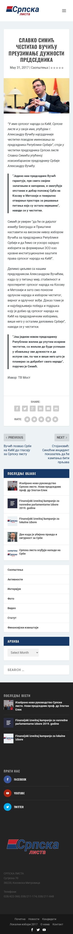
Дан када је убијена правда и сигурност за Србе (38, 536)
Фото (11, 598)
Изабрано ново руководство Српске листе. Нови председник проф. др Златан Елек (40, 487)
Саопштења (39, 67)
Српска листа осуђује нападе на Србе (40, 552)
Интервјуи (14, 588)
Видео (12, 608)
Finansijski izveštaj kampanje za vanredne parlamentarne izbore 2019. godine (39, 504)
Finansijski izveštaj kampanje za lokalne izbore (39, 520)
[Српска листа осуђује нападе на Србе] (12, 552)
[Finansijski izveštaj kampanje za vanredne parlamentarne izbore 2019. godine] (12, 503)
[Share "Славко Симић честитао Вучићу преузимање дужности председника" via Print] (56, 408)
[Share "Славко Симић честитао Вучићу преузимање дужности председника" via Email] (48, 408)
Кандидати (49, 919)
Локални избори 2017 (24, 924)
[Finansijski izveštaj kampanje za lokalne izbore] (12, 521)
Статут (12, 617)
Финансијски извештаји (23, 627)
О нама (45, 924)
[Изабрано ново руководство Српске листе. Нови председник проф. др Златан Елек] (12, 486)
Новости (33, 919)
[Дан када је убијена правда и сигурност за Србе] (12, 537)
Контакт (58, 924)
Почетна (20, 919)
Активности (15, 579)
